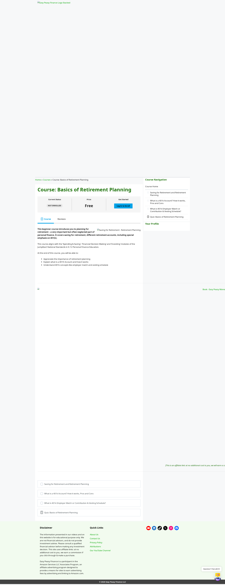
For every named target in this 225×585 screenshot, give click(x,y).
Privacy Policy (96, 542)
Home (38, 179)
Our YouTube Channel (100, 550)
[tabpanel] (89, 248)
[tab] (46, 219)
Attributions (95, 546)
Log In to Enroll (123, 206)
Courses (47, 179)
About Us (94, 534)
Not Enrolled (54, 205)
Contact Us (95, 538)
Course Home (151, 186)
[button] (217, 577)
